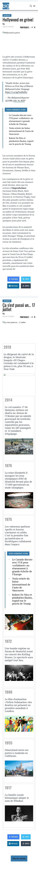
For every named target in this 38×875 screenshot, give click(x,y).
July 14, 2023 (19, 100)
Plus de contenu (19, 858)
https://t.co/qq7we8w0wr (16, 92)
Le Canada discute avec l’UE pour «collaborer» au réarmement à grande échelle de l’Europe (21, 119)
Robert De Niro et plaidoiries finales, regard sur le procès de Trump (21, 141)
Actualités (7, 15)
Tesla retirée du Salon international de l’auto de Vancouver (21, 131)
